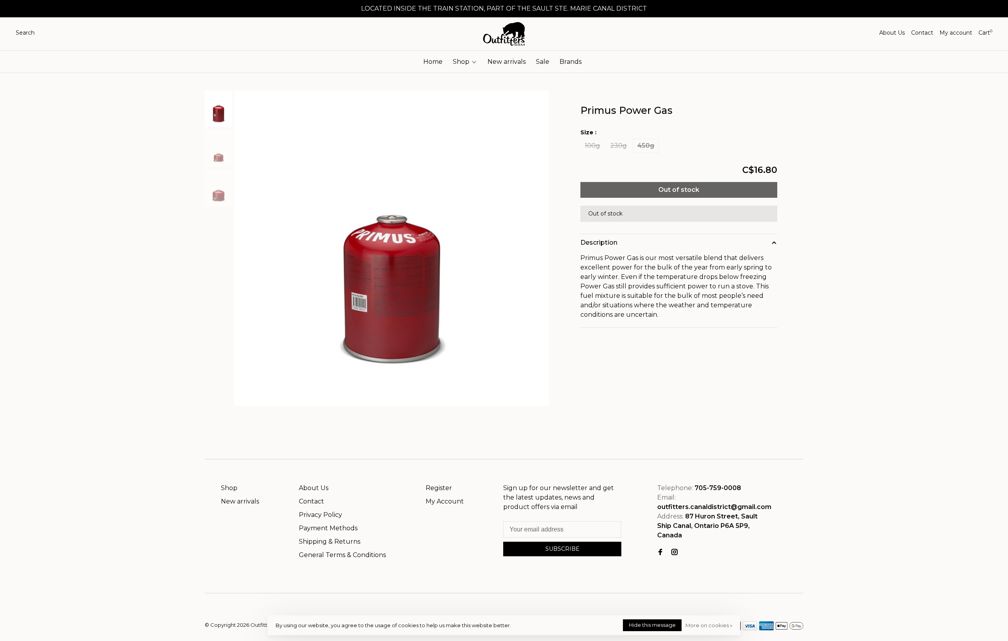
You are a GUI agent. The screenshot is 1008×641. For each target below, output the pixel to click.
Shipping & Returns (329, 541)
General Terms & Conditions (342, 555)
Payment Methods (328, 528)
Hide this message (652, 625)
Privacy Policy (320, 514)
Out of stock (678, 189)
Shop (462, 61)
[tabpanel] (391, 248)
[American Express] (766, 628)
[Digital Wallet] (789, 628)
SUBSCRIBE (562, 548)
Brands (571, 61)
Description (598, 242)
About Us (892, 32)
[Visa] (750, 628)
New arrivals (506, 61)
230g (618, 145)
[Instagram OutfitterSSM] (674, 552)
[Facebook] (660, 552)
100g (592, 145)
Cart (985, 32)
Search (25, 32)
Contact (922, 32)
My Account (445, 501)
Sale (542, 61)
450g (645, 145)
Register (439, 488)
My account (955, 32)
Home (433, 61)
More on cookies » (709, 625)
